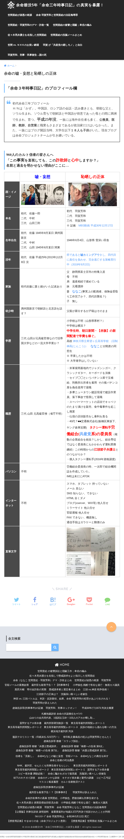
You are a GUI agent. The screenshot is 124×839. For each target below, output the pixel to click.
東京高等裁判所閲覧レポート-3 (61, 727)
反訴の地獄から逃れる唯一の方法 (98, 727)
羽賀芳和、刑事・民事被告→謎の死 (27, 54)
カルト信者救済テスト (73, 782)
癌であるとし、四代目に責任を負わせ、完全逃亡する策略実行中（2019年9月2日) (91, 259)
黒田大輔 (19, 689)
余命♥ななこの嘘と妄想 (50, 756)
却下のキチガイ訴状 (24, 778)
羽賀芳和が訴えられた (45, 703)
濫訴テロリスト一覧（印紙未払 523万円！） (36, 737)
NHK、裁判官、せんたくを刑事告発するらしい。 (44, 765)
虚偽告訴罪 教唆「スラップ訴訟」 (62, 741)
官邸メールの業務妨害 (17, 685)
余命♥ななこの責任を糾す (94, 756)
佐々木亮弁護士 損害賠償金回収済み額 (37, 802)
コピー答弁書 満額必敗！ (31, 773)
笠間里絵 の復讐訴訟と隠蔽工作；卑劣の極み (62, 671)
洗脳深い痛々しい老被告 (74, 694)
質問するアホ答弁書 (30, 723)
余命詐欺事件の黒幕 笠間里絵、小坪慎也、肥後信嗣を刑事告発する (62, 798)
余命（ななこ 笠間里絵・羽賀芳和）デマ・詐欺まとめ (42, 680)
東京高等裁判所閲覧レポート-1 (87, 723)
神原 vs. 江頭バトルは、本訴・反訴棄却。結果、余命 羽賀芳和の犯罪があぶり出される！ (62, 698)
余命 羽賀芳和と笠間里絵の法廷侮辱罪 (57, 15)
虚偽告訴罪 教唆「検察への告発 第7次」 (38, 750)
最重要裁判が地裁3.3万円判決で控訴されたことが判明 (80, 812)
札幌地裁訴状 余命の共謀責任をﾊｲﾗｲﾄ (62, 713)
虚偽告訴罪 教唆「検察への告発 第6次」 (83, 746)
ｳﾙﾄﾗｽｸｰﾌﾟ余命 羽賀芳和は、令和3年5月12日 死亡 (62, 816)
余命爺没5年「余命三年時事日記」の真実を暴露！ (60, 5)
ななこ (76, 291)
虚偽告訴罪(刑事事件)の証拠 (27, 708)
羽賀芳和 (106, 680)
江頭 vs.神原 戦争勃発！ (96, 689)
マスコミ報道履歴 (48, 782)
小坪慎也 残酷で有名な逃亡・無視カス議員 (96, 685)
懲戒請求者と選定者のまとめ (64, 689)
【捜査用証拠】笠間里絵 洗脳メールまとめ (93, 821)
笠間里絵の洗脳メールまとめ (66, 34)
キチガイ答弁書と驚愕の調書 (78, 778)
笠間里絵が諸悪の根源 (20, 15)
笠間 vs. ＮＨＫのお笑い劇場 (23, 44)
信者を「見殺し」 (25, 756)
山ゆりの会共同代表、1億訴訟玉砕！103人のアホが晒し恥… (62, 718)
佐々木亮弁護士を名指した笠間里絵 (27, 34)
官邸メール (72, 756)
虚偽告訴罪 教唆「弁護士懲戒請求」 (39, 746)
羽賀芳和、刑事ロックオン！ (61, 708)
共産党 (85, 434)
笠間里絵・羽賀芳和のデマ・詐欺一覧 (28, 24)
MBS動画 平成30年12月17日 (95, 225)
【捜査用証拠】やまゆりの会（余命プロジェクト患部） (37, 821)
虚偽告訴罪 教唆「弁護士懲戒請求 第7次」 (85, 750)
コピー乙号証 (103, 778)
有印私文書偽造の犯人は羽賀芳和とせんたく (87, 737)
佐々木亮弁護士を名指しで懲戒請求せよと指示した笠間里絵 (62, 676)
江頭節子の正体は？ (47, 694)
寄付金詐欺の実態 (36, 689)
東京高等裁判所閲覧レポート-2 (24, 727)
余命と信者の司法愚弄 (62, 760)
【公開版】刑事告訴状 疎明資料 (31, 812)
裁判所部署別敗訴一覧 (56, 723)
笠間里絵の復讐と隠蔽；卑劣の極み (72, 24)
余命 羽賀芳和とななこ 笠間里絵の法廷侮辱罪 (81, 807)
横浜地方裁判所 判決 (62, 731)
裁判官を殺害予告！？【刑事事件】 (50, 685)
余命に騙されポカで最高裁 (62, 773)
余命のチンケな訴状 (49, 778)
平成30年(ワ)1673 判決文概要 (98, 708)
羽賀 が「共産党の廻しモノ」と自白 (62, 44)
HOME (64, 665)
